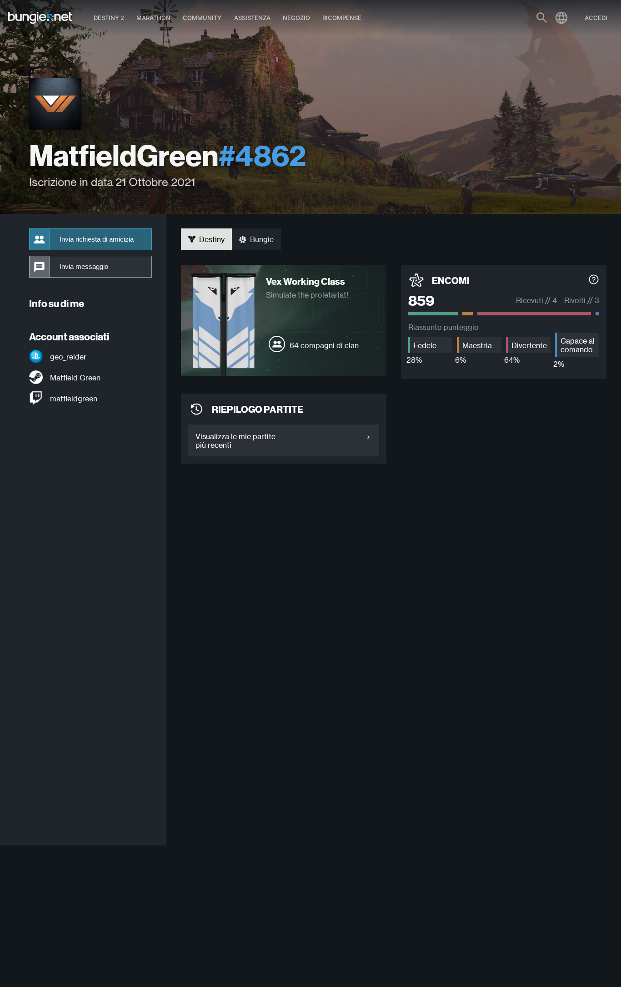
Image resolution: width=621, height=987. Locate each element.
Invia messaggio (84, 266)
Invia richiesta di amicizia (97, 239)
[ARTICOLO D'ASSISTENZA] (593, 280)
